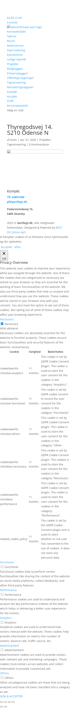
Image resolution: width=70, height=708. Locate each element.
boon (13, 140)
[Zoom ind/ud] (1, 702)
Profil (10, 101)
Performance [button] (8, 590)
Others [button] (4, 673)
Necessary (11, 324)
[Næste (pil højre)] (5, 706)
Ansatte (12, 96)
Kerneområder (16, 31)
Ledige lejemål (16, 59)
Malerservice (15, 45)
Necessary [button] (6, 319)
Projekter (13, 64)
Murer (11, 41)
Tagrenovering (16, 82)
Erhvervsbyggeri (17, 73)
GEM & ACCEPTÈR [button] (11, 696)
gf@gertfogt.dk (17, 202)
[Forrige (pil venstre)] (1, 706)
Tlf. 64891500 (15, 197)
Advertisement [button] (9, 645)
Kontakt (12, 92)
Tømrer (12, 36)
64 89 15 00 (14, 18)
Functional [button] (7, 562)
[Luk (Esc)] (13, 702)
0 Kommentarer (39, 144)
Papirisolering (16, 50)
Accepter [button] (6, 247)
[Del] (9, 702)
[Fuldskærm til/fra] (5, 702)
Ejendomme (15, 55)
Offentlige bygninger (20, 78)
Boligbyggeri (15, 69)
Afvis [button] (17, 247)
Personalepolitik (17, 105)
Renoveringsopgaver (20, 87)
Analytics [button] (6, 618)
